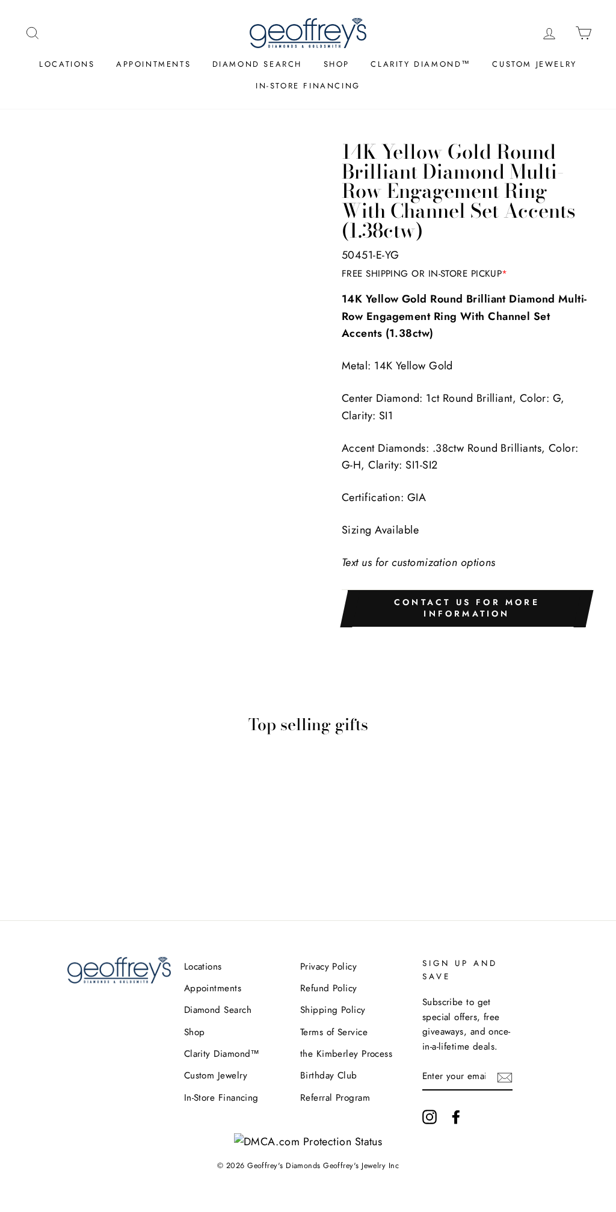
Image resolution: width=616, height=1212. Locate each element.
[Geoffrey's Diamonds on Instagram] (429, 1116)
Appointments (153, 64)
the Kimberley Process (346, 1053)
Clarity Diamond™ (421, 64)
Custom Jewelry (534, 64)
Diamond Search (257, 64)
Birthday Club (328, 1075)
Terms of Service (334, 1032)
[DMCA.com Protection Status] (308, 1141)
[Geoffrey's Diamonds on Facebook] (456, 1116)
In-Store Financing (308, 85)
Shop (337, 64)
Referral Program (335, 1097)
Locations (66, 64)
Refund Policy (328, 988)
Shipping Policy (333, 1010)
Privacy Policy (328, 966)
